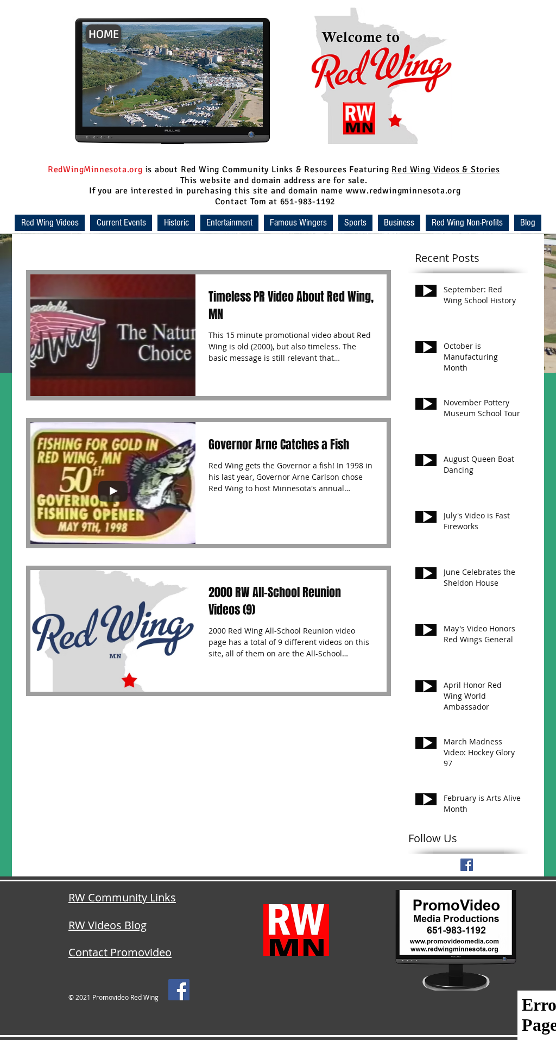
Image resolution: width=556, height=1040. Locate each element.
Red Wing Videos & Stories (445, 169)
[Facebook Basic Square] (466, 865)
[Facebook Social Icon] (178, 989)
